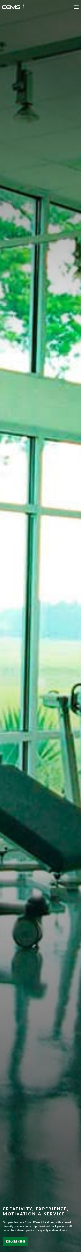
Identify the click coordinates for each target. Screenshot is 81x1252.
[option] (40, 626)
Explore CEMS (15, 1241)
